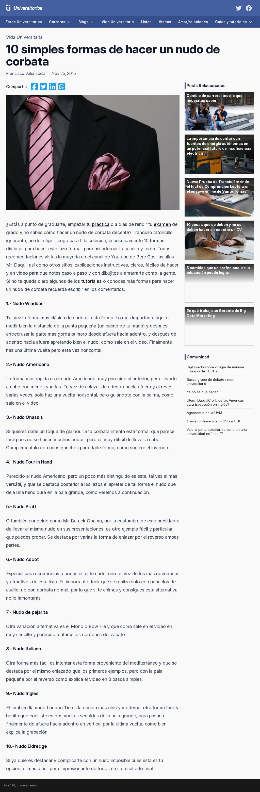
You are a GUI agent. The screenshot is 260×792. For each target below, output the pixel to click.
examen (162, 224)
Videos (165, 22)
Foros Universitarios (24, 22)
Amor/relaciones (193, 22)
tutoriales (91, 281)
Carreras (57, 22)
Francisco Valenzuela (25, 73)
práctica (100, 224)
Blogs (83, 22)
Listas (146, 22)
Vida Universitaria (118, 22)
